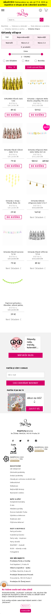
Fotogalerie (14, 552)
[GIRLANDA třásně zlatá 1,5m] (13, 94)
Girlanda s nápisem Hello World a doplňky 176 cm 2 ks (37, 101)
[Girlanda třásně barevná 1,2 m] (13, 245)
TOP (7, 37)
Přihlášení (40, 10)
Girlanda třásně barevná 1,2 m (13, 253)
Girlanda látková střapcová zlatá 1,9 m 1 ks (37, 203)
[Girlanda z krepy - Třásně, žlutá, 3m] (13, 189)
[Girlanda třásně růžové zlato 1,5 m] (13, 143)
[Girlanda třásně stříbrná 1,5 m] (38, 245)
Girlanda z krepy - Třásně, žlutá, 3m (13, 202)
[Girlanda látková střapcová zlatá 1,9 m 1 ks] (38, 194)
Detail (13, 103)
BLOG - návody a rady (18, 548)
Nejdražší (9, 43)
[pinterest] (28, 441)
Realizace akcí (15, 519)
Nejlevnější (42, 37)
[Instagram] (36, 441)
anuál (22, 545)
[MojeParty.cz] (25, 423)
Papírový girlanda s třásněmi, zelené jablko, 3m (13, 305)
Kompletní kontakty (17, 502)
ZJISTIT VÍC (34, 408)
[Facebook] (12, 441)
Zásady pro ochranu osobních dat (22, 479)
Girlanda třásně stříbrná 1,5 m (38, 253)
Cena (26, 51)
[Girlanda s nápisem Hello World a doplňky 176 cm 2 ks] (38, 92)
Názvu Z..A (42, 43)
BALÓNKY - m (15, 545)
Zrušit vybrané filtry (35, 67)
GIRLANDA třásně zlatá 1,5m (13, 100)
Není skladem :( (37, 217)
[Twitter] (20, 441)
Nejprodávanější (23, 37)
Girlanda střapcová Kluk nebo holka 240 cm (37, 151)
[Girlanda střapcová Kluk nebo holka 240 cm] (38, 143)
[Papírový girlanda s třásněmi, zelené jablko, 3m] (13, 291)
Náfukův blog (26, 355)
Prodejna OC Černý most (20, 581)
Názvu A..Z (25, 43)
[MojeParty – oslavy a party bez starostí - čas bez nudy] (22, 13)
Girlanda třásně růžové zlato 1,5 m (13, 151)
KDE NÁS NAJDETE (17, 558)
